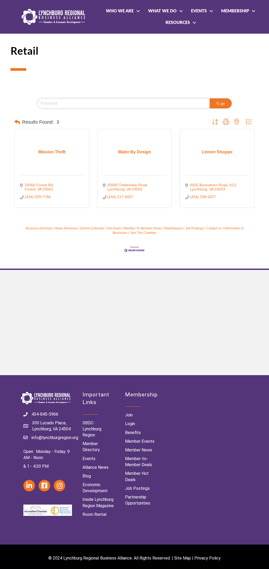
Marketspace (173, 228)
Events (199, 11)
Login (130, 423)
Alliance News (95, 467)
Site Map (182, 558)
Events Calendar (92, 228)
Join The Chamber (143, 233)
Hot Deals (114, 228)
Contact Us (214, 228)
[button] (17, 122)
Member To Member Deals (143, 228)
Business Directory (39, 228)
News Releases (66, 228)
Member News (138, 449)
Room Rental (94, 514)
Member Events (139, 441)
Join (129, 414)
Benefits (133, 432)
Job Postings (194, 228)
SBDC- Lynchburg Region (91, 428)
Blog (86, 476)
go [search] (223, 103)
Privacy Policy (207, 558)
